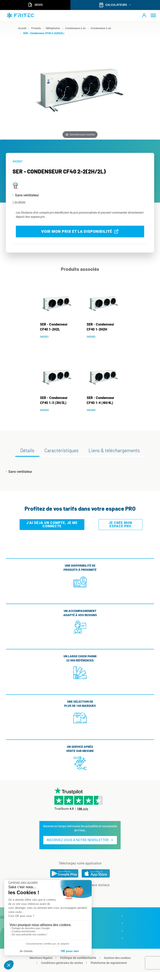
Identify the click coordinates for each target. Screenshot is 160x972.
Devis (38, 4)
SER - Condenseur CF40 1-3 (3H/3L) (54, 400)
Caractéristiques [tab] (61, 450)
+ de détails (18, 202)
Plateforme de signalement (109, 963)
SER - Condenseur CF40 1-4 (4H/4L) (100, 400)
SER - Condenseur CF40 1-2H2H (100, 326)
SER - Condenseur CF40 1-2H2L (54, 326)
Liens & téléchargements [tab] (114, 450)
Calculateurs (116, 4)
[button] (144, 15)
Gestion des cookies (117, 958)
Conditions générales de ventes (62, 963)
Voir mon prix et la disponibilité (76, 231)
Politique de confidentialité (78, 958)
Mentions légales (41, 958)
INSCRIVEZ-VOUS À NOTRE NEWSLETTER (78, 840)
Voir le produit (59, 343)
